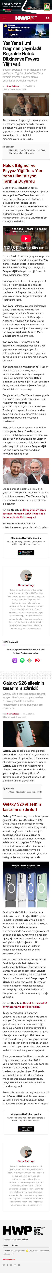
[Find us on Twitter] (4, 1265)
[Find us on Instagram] (15, 1265)
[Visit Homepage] (26, 18)
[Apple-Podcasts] (14, 660)
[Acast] (37, 660)
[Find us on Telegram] (19, 1265)
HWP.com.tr (7, 1251)
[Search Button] (47, 18)
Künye (5, 1245)
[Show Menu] (4, 18)
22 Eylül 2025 (29, 86)
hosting (16, 1251)
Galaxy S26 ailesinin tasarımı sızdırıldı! (25, 792)
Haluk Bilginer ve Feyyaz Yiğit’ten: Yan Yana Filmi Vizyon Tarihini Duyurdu (27, 151)
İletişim (15, 1245)
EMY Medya (23, 1239)
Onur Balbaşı (13, 86)
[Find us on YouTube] (11, 1265)
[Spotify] (22, 660)
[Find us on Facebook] (7, 1265)
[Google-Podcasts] (30, 660)
